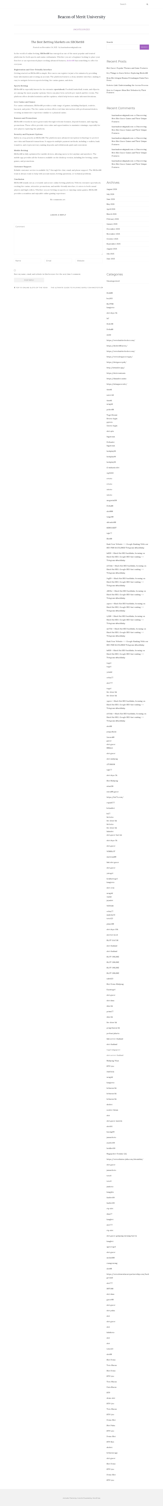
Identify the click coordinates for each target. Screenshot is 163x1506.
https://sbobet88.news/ (117, 346)
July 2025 (110, 254)
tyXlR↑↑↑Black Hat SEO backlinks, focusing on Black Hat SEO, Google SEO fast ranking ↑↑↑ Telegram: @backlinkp (126, 619)
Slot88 (109, 539)
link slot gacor (113, 862)
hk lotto (110, 817)
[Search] (147, 4)
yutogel (110, 873)
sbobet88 (70, 60)
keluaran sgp (112, 1453)
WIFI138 (110, 906)
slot (108, 1115)
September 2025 (113, 244)
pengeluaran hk (113, 1028)
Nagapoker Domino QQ (117, 1154)
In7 (108, 318)
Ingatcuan (111, 436)
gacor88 (110, 1299)
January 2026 (112, 224)
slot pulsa (111, 1310)
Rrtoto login (112, 418)
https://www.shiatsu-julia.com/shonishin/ (125, 1159)
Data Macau (111, 1387)
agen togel (111, 1247)
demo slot (111, 1398)
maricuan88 (111, 857)
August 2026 (112, 189)
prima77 (110, 1011)
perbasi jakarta (113, 1033)
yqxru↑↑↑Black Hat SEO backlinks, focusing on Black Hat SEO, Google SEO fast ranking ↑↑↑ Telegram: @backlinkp (126, 607)
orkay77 (110, 677)
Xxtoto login (112, 426)
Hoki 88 (110, 324)
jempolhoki (111, 732)
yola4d (109, 672)
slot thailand (112, 946)
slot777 (110, 683)
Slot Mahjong (112, 781)
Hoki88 (110, 293)
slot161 (109, 1126)
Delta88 (110, 329)
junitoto (110, 1186)
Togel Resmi (112, 415)
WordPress (96, 1498)
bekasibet (111, 808)
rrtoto (109, 478)
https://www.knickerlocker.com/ (121, 340)
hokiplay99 (111, 451)
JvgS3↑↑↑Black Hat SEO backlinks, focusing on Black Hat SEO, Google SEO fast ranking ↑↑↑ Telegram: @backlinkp (126, 582)
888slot (110, 748)
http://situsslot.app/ (116, 368)
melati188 (111, 1258)
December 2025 (113, 229)
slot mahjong (112, 759)
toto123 (110, 918)
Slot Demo (111, 1360)
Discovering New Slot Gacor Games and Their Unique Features (129, 118)
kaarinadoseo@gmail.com (71, 47)
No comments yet (57, 199)
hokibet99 (111, 1148)
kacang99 (110, 1132)
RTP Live (110, 1066)
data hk (110, 1006)
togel (109, 663)
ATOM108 (111, 764)
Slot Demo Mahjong (115, 984)
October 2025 (112, 239)
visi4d (109, 897)
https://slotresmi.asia (116, 373)
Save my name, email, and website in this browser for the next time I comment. (47, 274)
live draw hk (112, 692)
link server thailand (115, 1039)
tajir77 (109, 533)
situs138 (110, 786)
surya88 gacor (113, 792)
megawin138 (112, 500)
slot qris (110, 431)
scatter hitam (112, 1110)
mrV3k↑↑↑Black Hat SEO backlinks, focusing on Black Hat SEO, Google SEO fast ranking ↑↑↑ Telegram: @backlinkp (126, 632)
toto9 (109, 1181)
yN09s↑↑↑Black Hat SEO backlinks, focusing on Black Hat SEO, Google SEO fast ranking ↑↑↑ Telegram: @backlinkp (126, 594)
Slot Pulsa (111, 1425)
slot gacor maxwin (114, 1121)
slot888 (110, 511)
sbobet (109, 1104)
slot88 (109, 726)
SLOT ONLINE (113, 957)
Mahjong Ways (113, 1061)
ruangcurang (112, 1263)
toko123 (110, 1349)
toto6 (109, 1175)
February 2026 (113, 219)
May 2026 (110, 204)
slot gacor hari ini (114, 835)
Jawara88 (110, 737)
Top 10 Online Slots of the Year (31, 287)
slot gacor (111, 744)
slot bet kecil (112, 935)
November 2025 (113, 234)
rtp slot (110, 1208)
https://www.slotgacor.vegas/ (120, 357)
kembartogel (112, 879)
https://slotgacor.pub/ (116, 362)
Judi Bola (110, 1072)
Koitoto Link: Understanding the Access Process (127, 85)
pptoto (110, 422)
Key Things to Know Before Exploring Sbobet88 (127, 73)
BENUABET (112, 528)
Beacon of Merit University (81, 17)
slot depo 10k (112, 929)
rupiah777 (111, 802)
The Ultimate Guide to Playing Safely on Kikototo (76, 287)
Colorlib (80, 1498)
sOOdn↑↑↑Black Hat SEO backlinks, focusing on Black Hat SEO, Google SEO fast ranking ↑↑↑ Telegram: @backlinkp (126, 569)
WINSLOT (111, 851)
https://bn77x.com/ (115, 797)
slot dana (110, 1000)
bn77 (108, 813)
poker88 (110, 409)
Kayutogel (111, 989)
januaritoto (111, 1137)
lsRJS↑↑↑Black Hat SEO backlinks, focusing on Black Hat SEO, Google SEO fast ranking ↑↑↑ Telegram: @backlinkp (126, 556)
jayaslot (110, 900)
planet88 (110, 924)
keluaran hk (112, 1088)
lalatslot (110, 831)
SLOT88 (110, 304)
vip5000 (110, 473)
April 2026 (111, 209)
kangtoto (110, 307)
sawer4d (110, 395)
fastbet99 (111, 1197)
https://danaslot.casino (116, 378)
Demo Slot (111, 1420)
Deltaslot (110, 442)
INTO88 (110, 1288)
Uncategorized (81, 29)
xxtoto (109, 489)
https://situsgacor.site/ (117, 384)
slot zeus (110, 888)
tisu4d (109, 389)
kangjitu (110, 1192)
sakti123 (110, 978)
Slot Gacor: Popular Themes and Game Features (127, 68)
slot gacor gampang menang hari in (122, 1236)
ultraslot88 (111, 522)
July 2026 (110, 194)
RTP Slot (110, 1442)
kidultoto (110, 1332)
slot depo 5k (112, 313)
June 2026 (111, 199)
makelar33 (111, 915)
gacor (109, 741)
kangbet (110, 1219)
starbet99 (111, 1143)
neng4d (110, 404)
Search (110, 42)
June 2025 (111, 259)
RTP (108, 1392)
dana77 (109, 1214)
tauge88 (110, 517)
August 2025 (112, 249)
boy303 (110, 298)
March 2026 (112, 214)
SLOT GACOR (112, 940)
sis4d (109, 335)
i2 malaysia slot (113, 467)
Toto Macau (112, 1365)
